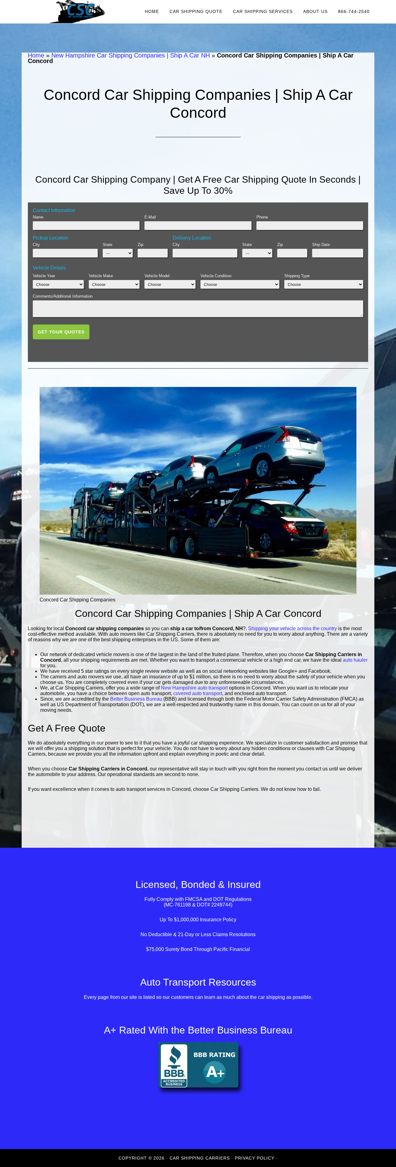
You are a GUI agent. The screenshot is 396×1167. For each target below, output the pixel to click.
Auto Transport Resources (198, 982)
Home (36, 55)
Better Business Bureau (136, 699)
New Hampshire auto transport (194, 687)
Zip (140, 244)
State (107, 244)
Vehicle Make (101, 276)
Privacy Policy (254, 1158)
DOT (218, 899)
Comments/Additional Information (63, 296)
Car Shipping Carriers (77, 11)
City (36, 244)
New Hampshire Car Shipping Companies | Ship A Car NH (130, 55)
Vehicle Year (44, 276)
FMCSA (193, 899)
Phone (262, 217)
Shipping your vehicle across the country (292, 628)
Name (38, 217)
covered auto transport (197, 693)
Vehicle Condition (215, 276)
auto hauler (355, 660)
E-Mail (150, 217)
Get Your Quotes (61, 331)
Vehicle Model (157, 276)
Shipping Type (297, 276)
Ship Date (321, 244)
